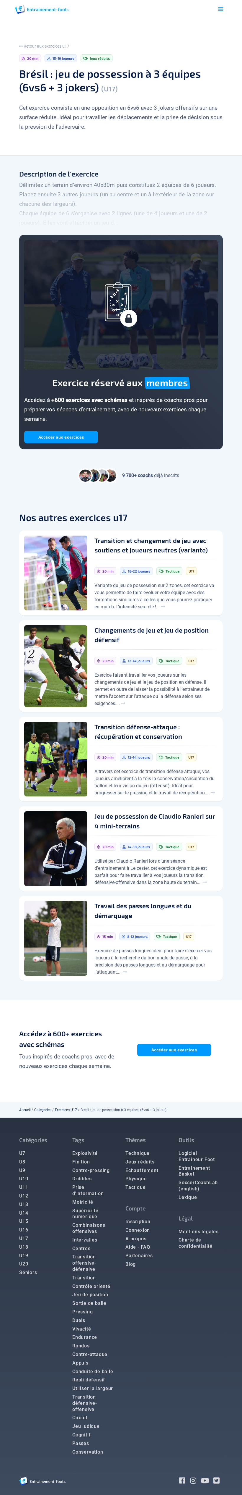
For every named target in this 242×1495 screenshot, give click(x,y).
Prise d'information (88, 1190)
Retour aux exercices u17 (46, 46)
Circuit (80, 1417)
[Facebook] (184, 1481)
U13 (23, 1204)
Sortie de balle (89, 1303)
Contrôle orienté (91, 1286)
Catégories (42, 1110)
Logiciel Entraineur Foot (197, 1156)
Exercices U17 (66, 1110)
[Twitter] (218, 1481)
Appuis (80, 1363)
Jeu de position (90, 1294)
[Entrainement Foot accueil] (42, 9)
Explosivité (85, 1153)
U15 (23, 1221)
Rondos (81, 1346)
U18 (23, 1247)
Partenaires (139, 1255)
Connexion (137, 1230)
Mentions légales (199, 1231)
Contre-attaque (89, 1354)
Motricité (82, 1202)
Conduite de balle (92, 1371)
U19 (23, 1255)
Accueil (25, 1110)
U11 (23, 1187)
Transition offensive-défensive (84, 1263)
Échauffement (141, 1170)
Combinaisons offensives (88, 1228)
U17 (23, 1238)
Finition (81, 1162)
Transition (84, 1278)
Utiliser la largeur (92, 1388)
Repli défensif (88, 1380)
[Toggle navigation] (220, 9)
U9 (22, 1170)
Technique (137, 1153)
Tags (78, 1140)
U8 (22, 1162)
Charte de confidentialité (195, 1243)
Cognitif (81, 1435)
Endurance (84, 1337)
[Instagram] (195, 1481)
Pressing (82, 1312)
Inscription (138, 1221)
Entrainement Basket (194, 1171)
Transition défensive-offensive (84, 1403)
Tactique (135, 1187)
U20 (23, 1264)
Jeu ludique (86, 1426)
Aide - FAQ (137, 1247)
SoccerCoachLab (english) (198, 1186)
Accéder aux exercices (61, 436)
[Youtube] (207, 1481)
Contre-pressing (91, 1170)
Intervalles (84, 1240)
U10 (23, 1179)
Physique (136, 1179)
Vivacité (81, 1329)
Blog (130, 1264)
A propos (135, 1239)
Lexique (188, 1197)
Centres (81, 1248)
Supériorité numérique (85, 1214)
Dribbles (81, 1179)
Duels (78, 1320)
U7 (22, 1153)
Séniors (28, 1272)
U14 (23, 1213)
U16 (23, 1230)
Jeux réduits (140, 1162)
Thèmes (135, 1140)
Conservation (87, 1452)
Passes (80, 1443)
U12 (23, 1196)
